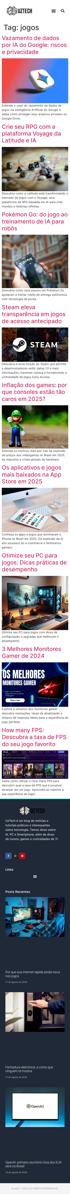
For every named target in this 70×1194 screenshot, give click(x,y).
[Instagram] (15, 856)
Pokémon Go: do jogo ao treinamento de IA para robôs (35, 221)
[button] (53, 10)
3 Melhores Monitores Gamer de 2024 (31, 652)
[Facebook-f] (8, 856)
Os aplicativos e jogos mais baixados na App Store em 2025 (31, 474)
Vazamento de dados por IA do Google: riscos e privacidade (34, 44)
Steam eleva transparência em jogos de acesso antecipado (34, 314)
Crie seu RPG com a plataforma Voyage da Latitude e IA (31, 133)
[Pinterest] (22, 856)
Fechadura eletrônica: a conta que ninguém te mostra (29, 1069)
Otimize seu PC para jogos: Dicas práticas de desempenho (34, 562)
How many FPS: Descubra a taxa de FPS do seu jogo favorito (34, 737)
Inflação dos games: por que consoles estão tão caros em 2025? (34, 391)
